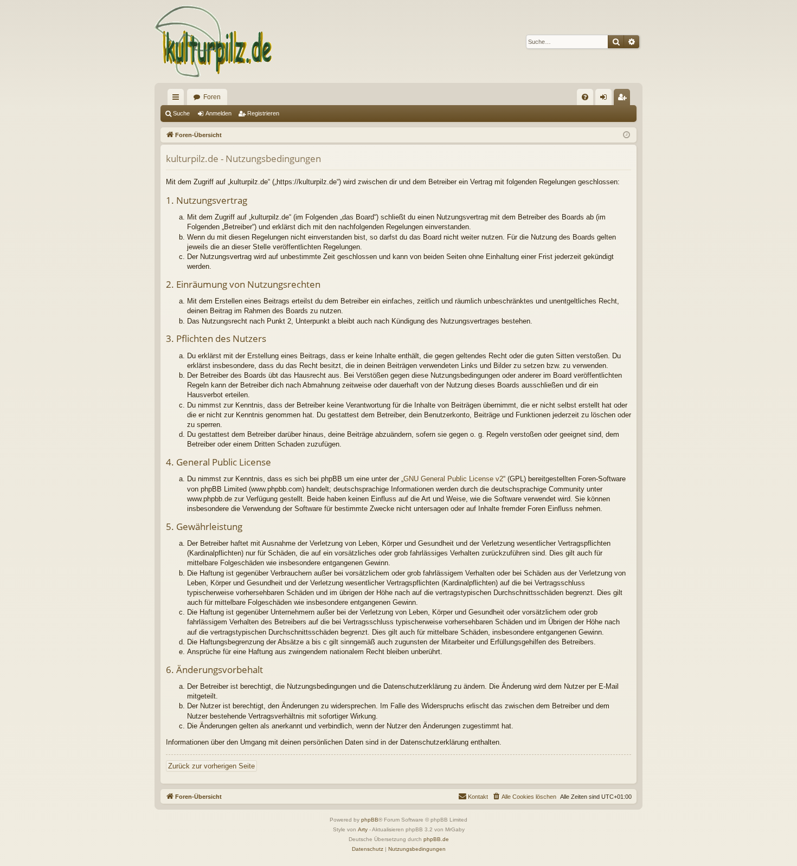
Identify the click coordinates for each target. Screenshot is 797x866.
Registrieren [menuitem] (624, 99)
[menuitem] (585, 97)
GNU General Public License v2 (453, 479)
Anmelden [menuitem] (606, 99)
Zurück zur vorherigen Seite (211, 766)
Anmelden (218, 113)
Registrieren (263, 113)
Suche (181, 113)
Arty (363, 829)
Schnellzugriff (178, 99)
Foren (212, 97)
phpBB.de (436, 839)
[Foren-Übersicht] (214, 41)
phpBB (369, 820)
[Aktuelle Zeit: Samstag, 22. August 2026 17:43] (626, 135)
